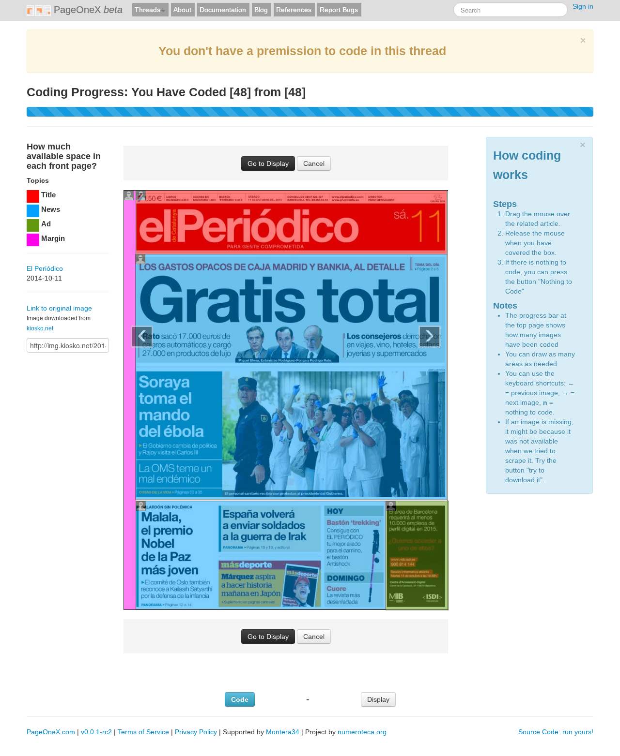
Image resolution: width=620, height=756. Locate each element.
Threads (147, 10)
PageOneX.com (51, 732)
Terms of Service (143, 732)
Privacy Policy (196, 732)
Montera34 (282, 732)
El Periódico (45, 268)
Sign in (583, 6)
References (293, 10)
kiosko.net (40, 328)
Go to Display (268, 163)
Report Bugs (339, 10)
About (182, 10)
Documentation (223, 10)
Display (378, 699)
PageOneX (87, 9)
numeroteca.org (362, 732)
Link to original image (59, 308)
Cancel (314, 163)
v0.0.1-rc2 (96, 732)
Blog (261, 10)
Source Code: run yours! (555, 732)
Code (239, 699)
